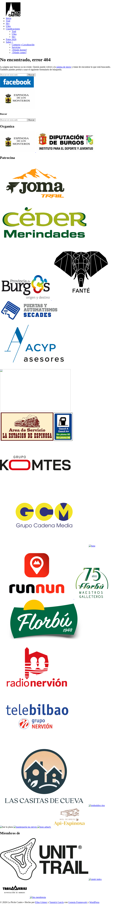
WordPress (94, 902)
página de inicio (63, 67)
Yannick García (56, 902)
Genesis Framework (77, 902)
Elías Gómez (41, 902)
